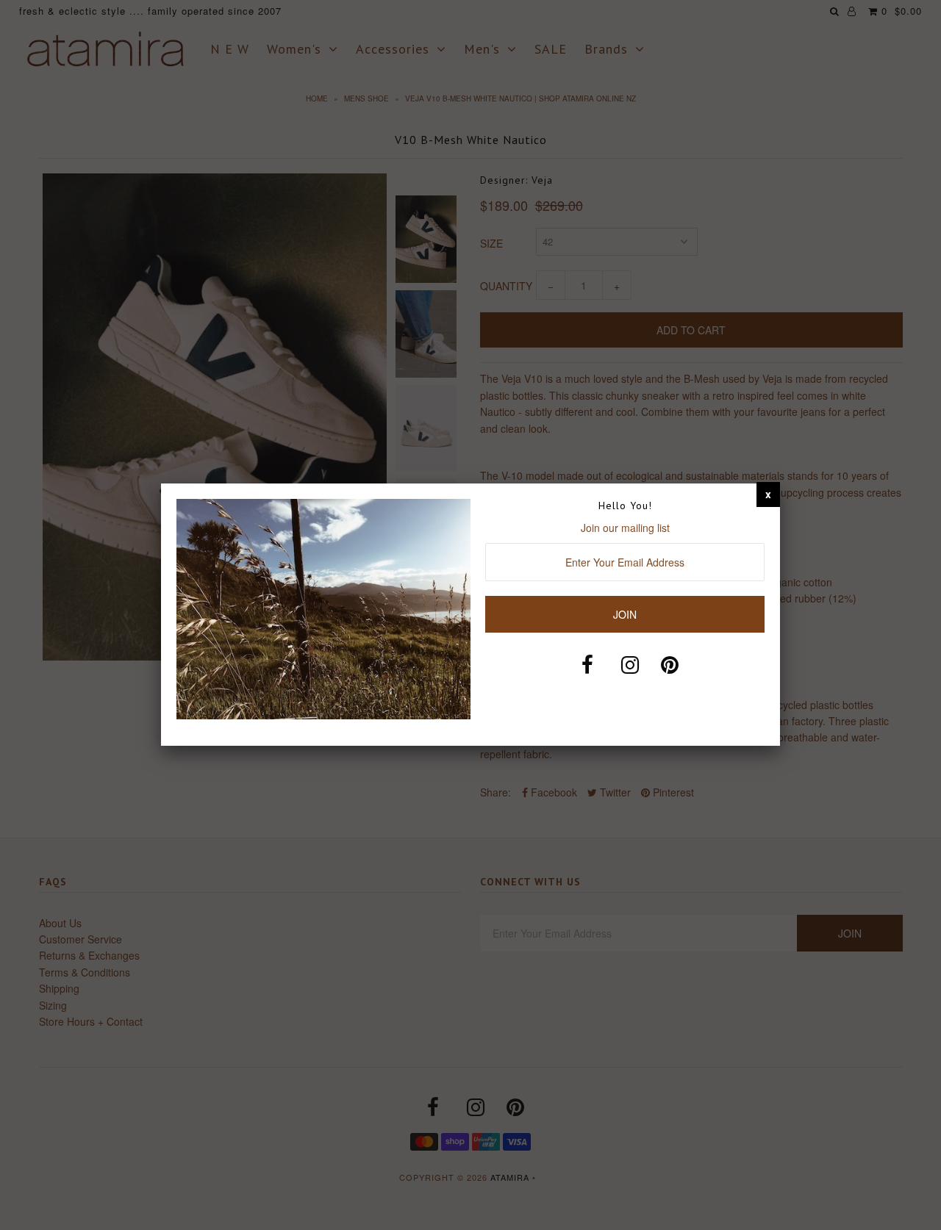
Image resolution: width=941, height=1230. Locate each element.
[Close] (768, 494)
